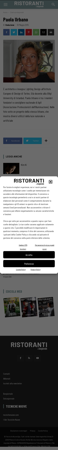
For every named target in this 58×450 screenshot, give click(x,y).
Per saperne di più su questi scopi (44, 247)
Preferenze (29, 263)
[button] (50, 182)
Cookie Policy (21, 269)
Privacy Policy (35, 269)
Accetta (29, 254)
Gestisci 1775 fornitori (23, 247)
